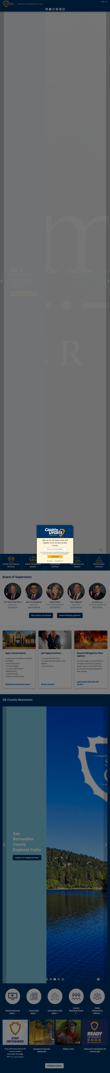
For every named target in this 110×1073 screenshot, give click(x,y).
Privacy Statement (64, 553)
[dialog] (55, 544)
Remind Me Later (59, 561)
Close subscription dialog (73, 525)
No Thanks (49, 561)
